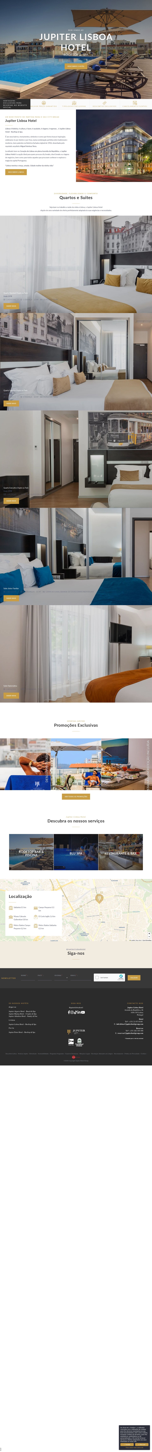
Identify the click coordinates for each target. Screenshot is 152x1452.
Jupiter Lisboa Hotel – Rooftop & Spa (22, 1024)
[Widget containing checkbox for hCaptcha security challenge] (109, 977)
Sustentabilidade (43, 1054)
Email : (74, 975)
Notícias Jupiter (23, 1054)
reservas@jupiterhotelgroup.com (130, 1033)
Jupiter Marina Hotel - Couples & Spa (23, 1014)
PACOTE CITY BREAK (73, 755)
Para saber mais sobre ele (134, 1447)
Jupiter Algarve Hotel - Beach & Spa (22, 1011)
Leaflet (133, 940)
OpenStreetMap (147, 940)
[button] (99, 899)
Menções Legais (85, 1054)
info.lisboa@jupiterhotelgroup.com (129, 1024)
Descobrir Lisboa (11, 1054)
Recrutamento (118, 1054)
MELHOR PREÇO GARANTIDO (44, 106)
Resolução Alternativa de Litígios (102, 1054)
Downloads (33, 1054)
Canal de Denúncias (71, 1054)
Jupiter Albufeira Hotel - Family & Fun (23, 1016)
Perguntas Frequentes (57, 1054)
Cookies (143, 1054)
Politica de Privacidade (132, 1054)
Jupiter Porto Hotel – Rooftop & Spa (22, 1032)
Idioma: (58, 975)
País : (41, 975)
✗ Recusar (141, 1444)
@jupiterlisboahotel (76, 949)
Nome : (24, 975)
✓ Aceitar (127, 1444)
